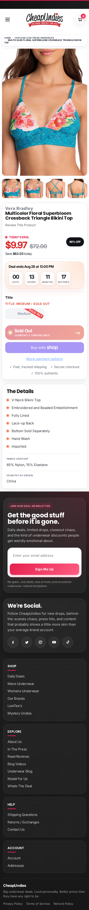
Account (14, 858)
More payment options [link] (44, 359)
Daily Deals (16, 676)
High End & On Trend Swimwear (34, 38)
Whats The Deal (20, 786)
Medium (24, 313)
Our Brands (16, 698)
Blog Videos (17, 764)
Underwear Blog (20, 771)
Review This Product (20, 225)
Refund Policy (63, 903)
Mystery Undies (20, 713)
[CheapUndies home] (44, 20)
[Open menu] (7, 20)
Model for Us (18, 779)
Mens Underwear (21, 684)
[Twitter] (26, 642)
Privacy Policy (12, 903)
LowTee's (15, 706)
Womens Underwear (23, 691)
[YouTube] (54, 642)
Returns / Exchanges (23, 822)
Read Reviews (18, 756)
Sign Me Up (44, 569)
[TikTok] (67, 642)
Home (7, 38)
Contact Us (16, 829)
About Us (14, 742)
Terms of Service (38, 903)
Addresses (16, 865)
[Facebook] (13, 642)
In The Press (17, 749)
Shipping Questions (22, 814)
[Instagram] (40, 642)
